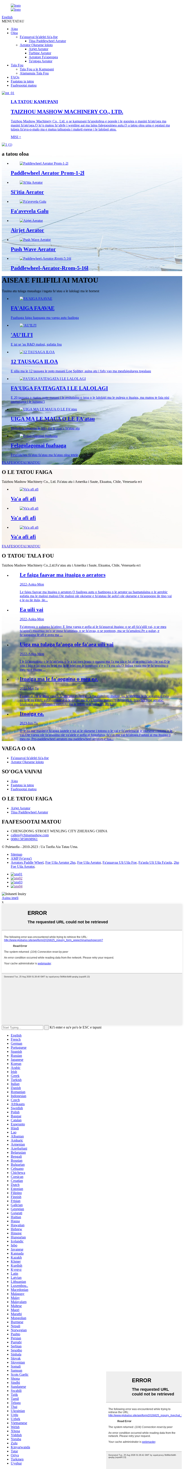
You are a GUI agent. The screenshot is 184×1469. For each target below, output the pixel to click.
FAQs (15, 77)
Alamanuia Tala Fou (34, 73)
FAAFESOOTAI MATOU (21, 462)
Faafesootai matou (24, 85)
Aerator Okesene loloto (36, 45)
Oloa (14, 33)
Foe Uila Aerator (89, 862)
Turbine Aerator (40, 53)
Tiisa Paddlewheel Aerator (47, 41)
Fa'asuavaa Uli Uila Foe (120, 862)
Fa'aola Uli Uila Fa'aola (155, 862)
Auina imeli (10, 898)
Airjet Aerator (38, 49)
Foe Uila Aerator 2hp (60, 862)
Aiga (14, 29)
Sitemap (16, 854)
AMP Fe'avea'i (21, 858)
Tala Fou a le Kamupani (37, 69)
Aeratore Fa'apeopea (43, 57)
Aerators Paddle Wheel (27, 862)
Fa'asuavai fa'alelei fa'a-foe (39, 37)
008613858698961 (24, 839)
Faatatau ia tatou (22, 81)
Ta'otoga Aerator (40, 61)
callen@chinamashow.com (30, 835)
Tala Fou (17, 65)
